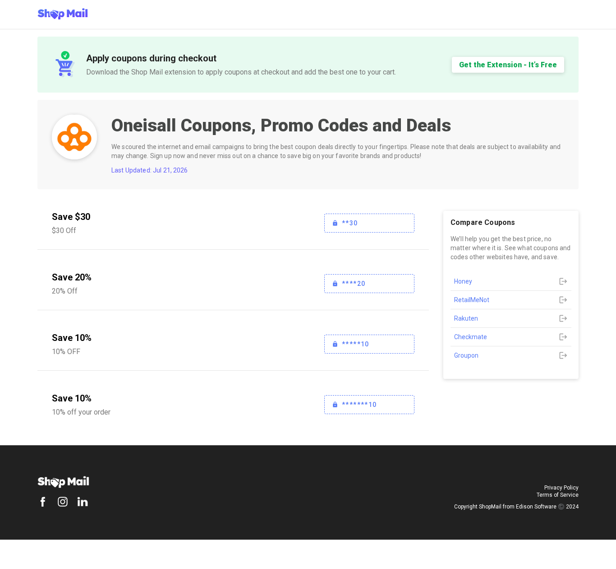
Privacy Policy (561, 488)
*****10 (355, 344)
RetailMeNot (471, 299)
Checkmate (470, 336)
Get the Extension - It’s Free (508, 65)
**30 (350, 223)
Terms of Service (558, 495)
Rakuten (466, 318)
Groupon (466, 355)
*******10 (359, 404)
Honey (463, 281)
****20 (353, 283)
